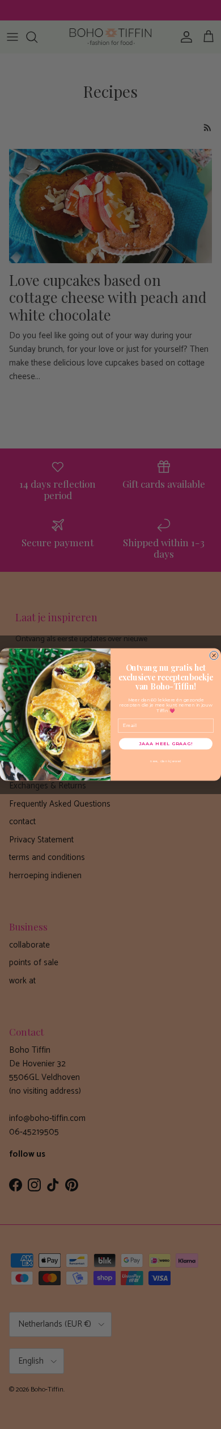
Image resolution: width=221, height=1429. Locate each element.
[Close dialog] (214, 655)
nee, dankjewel (166, 760)
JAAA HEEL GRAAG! (166, 743)
